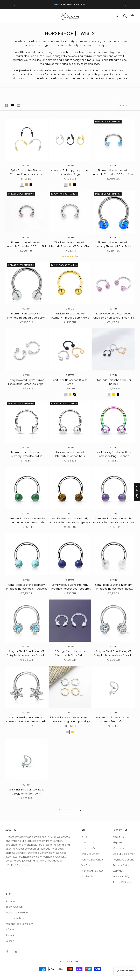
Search (9, 940)
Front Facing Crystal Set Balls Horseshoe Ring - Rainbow (113, 454)
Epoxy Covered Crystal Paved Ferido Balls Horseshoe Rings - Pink (114, 315)
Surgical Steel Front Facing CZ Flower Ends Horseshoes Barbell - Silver (26, 720)
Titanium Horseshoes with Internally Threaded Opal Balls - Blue (113, 244)
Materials (118, 848)
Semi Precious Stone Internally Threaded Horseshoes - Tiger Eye (70, 520)
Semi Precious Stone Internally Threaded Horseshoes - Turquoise (26, 586)
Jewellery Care (89, 848)
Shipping (118, 842)
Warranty (118, 871)
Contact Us (87, 842)
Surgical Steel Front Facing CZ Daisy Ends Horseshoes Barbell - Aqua (26, 653)
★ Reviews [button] (137, 492)
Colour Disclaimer (124, 854)
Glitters (26, 165)
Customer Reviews (92, 871)
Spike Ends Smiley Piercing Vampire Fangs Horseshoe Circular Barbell (26, 172)
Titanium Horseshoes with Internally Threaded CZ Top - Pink (26, 244)
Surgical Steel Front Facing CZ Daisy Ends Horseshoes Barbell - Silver (113, 653)
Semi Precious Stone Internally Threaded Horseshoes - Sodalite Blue (70, 587)
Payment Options (123, 859)
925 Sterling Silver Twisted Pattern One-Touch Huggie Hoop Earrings (70, 719)
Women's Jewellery (17, 912)
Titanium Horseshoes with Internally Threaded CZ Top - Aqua (113, 172)
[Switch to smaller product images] (12, 105)
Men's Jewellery (14, 918)
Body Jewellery (14, 906)
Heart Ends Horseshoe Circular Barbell (70, 382)
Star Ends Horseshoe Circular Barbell (113, 382)
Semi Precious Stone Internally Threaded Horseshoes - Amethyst (113, 520)
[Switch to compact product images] (18, 105)
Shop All (10, 935)
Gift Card (10, 929)
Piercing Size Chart (92, 859)
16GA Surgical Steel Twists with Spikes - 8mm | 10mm (113, 719)
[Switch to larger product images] (6, 105)
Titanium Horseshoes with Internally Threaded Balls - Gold (70, 315)
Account (10, 901)
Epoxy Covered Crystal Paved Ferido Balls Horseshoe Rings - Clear (26, 382)
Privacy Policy (121, 876)
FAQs (84, 837)
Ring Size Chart (90, 854)
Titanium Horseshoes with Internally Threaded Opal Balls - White (26, 316)
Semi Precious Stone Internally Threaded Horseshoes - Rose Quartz (113, 587)
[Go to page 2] (80, 810)
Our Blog (86, 865)
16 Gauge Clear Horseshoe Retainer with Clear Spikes (70, 653)
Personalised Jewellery (19, 924)
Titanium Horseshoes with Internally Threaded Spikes (26, 454)
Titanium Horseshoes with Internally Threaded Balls (70, 454)
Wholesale (87, 876)
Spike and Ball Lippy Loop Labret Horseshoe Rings (69, 172)
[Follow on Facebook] (7, 951)
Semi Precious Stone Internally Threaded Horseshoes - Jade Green (26, 521)
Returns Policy (121, 865)
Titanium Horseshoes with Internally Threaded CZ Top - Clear (70, 244)
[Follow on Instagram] (16, 951)
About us (118, 837)
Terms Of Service (123, 882)
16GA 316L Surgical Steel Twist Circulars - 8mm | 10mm (26, 791)
